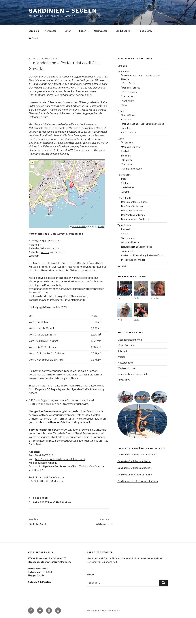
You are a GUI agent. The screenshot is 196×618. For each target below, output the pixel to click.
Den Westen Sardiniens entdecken (135, 474)
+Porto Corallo (128, 132)
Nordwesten (100, 31)
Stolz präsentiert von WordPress (103, 610)
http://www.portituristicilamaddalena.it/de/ (60, 459)
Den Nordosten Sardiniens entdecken (136, 454)
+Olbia (124, 105)
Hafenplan (35, 244)
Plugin (101, 226)
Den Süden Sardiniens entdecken (134, 468)
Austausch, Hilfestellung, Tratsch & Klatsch (143, 255)
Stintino (125, 183)
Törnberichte (127, 251)
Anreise (125, 233)
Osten (67, 31)
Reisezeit (126, 229)
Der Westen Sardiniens (133, 215)
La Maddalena (62, 502)
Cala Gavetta (42, 502)
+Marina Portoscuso (131, 168)
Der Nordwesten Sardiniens (135, 219)
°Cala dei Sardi (128, 96)
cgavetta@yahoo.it (46, 462)
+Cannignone (128, 100)
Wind (43, 248)
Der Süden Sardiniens (132, 210)
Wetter (45, 252)
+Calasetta (126, 160)
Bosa (123, 178)
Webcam (34, 255)
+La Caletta (127, 119)
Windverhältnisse (130, 242)
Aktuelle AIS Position (39, 582)
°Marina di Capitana (131, 147)
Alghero (125, 191)
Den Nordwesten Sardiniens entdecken (137, 481)
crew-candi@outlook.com (58, 562)
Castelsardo (127, 187)
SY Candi (33, 38)
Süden (82, 31)
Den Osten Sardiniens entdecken (134, 461)
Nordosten (51, 31)
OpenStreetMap (79, 226)
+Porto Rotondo (129, 92)
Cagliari (125, 151)
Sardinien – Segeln (63, 10)
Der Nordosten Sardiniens (134, 202)
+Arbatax (125, 128)
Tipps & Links (145, 31)
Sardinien (33, 31)
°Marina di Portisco (130, 87)
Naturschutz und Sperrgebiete (136, 246)
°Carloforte (127, 164)
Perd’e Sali (126, 155)
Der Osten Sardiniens (132, 206)
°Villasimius (127, 142)
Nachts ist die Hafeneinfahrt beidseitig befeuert (62, 422)
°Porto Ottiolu (128, 115)
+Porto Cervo (128, 83)
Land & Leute (122, 31)
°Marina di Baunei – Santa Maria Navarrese (142, 123)
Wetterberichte (129, 238)
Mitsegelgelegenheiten (133, 259)
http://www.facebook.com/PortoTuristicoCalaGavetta (72, 466)
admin (53, 58)
